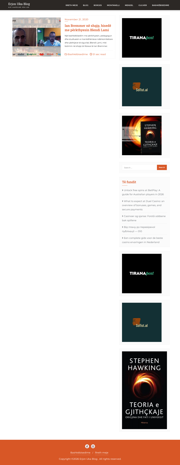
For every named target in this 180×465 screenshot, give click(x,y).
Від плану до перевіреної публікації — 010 (138, 229)
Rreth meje (101, 452)
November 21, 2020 (76, 19)
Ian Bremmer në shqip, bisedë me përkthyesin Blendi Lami (88, 27)
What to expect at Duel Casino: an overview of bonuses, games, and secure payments (143, 205)
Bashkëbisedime (77, 54)
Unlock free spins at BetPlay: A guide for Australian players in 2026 (143, 192)
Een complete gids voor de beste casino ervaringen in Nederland (142, 240)
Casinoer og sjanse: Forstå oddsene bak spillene (144, 218)
